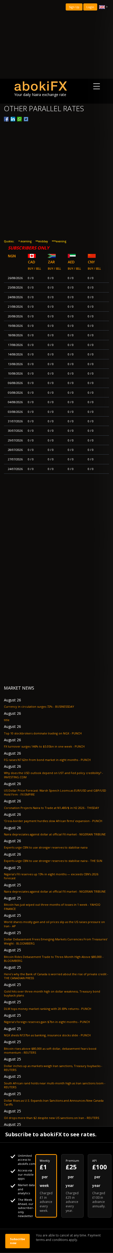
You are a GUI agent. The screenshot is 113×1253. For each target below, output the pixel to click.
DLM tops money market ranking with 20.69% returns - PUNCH (47, 1009)
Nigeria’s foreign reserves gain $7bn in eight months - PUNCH (47, 1022)
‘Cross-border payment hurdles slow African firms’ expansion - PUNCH (53, 821)
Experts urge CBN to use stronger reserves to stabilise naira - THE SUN (53, 861)
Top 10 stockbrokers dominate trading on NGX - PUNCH (43, 733)
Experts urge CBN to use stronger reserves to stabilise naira (46, 847)
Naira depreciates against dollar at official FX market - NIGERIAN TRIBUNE (55, 834)
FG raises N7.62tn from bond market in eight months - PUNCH (47, 760)
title (6, 720)
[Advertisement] (56, 39)
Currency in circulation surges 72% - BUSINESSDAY (39, 706)
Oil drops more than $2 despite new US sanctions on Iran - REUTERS (51, 1118)
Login (90, 7)
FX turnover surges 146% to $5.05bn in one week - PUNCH (44, 746)
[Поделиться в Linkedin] (13, 119)
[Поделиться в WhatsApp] (19, 119)
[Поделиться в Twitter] (26, 119)
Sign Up (74, 7)
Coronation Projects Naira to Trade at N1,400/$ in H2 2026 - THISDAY (51, 808)
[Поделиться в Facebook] (6, 119)
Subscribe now (17, 1241)
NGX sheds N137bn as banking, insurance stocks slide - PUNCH (47, 1035)
